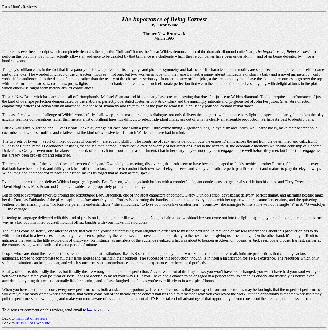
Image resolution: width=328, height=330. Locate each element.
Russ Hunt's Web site (33, 323)
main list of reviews (31, 318)
